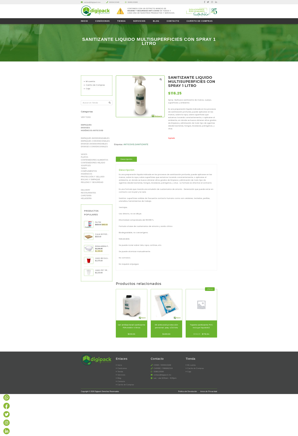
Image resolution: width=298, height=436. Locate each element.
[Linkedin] (215, 2)
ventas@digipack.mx (92, 2)
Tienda (121, 21)
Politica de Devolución (187, 391)
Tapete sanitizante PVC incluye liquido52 (201, 326)
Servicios (139, 21)
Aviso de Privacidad (208, 391)
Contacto (173, 21)
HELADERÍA (86, 198)
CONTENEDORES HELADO (93, 163)
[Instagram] (211, 2)
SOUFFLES (86, 165)
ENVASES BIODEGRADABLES (94, 144)
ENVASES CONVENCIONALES (94, 147)
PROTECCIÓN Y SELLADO (93, 177)
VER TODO (86, 117)
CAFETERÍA (86, 196)
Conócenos (102, 21)
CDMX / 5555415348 (162, 365)
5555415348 (114, 2)
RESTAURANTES (88, 193)
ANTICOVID (129, 144)
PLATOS (84, 157)
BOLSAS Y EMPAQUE (90, 179)
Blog (156, 21)
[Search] (109, 102)
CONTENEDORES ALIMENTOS (94, 160)
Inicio (84, 21)
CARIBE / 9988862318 (163, 368)
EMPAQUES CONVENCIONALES (95, 141)
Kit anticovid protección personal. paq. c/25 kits (166, 326)
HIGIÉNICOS (86, 174)
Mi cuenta (90, 81)
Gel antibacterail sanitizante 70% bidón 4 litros (131, 326)
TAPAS (84, 168)
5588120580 (133, 2)
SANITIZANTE (141, 144)
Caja (88, 88)
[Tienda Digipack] (96, 11)
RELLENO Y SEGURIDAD (92, 182)
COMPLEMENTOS (89, 171)
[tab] (126, 159)
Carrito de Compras (200, 21)
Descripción (126, 159)
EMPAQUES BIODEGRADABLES (95, 138)
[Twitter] (207, 2)
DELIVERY (85, 190)
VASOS (84, 154)
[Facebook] (203, 2)
